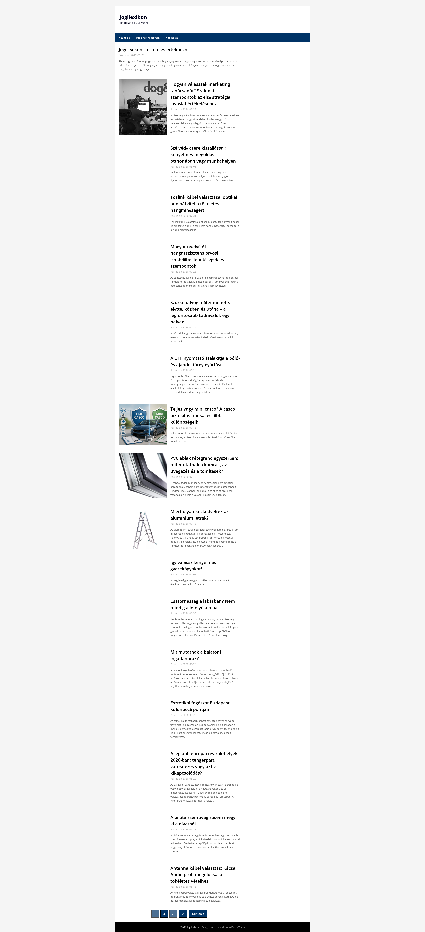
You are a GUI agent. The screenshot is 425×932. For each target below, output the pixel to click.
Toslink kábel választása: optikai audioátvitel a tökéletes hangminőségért (203, 203)
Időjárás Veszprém (148, 37)
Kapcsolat (172, 37)
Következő (198, 913)
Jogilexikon (133, 17)
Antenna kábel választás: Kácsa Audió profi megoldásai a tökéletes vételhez (202, 874)
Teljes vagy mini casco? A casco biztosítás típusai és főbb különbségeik (202, 415)
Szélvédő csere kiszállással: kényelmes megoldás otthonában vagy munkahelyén (203, 154)
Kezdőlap (124, 37)
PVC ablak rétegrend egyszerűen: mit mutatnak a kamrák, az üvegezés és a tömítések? (204, 464)
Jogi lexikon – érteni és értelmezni (154, 49)
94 (183, 913)
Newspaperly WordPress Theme (228, 927)
